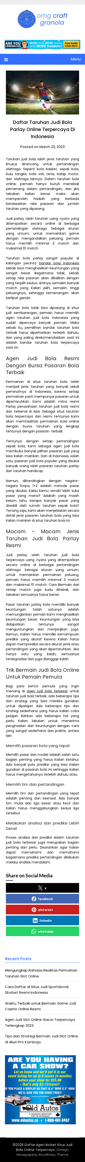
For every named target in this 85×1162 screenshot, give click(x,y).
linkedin (45, 920)
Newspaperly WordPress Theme (42, 1154)
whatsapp (45, 931)
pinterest (45, 910)
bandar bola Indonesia (59, 263)
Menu (76, 59)
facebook (45, 899)
